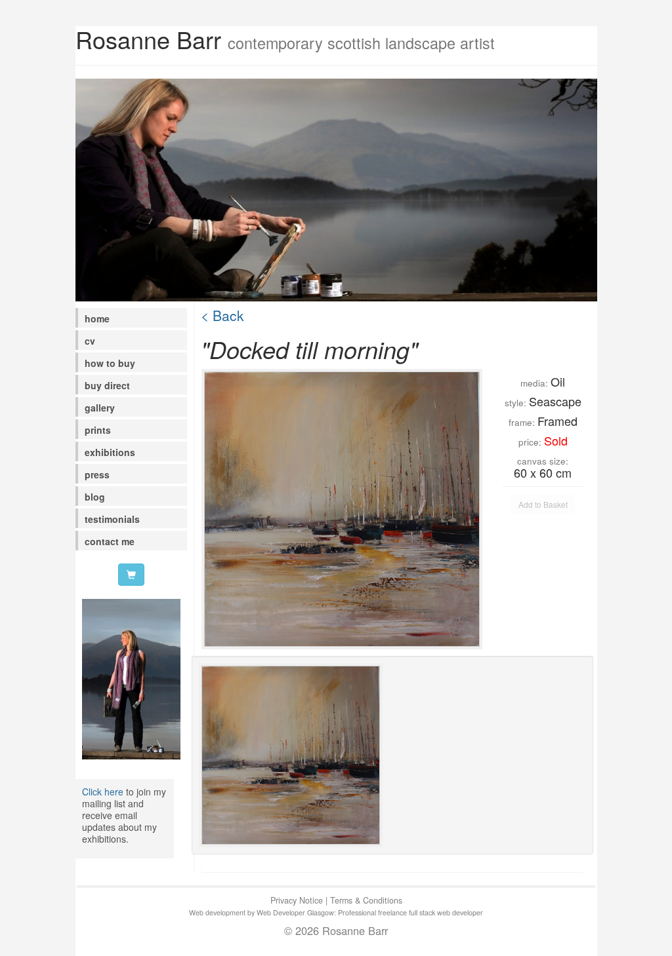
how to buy (110, 363)
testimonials (112, 519)
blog (95, 496)
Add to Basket (543, 504)
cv (90, 340)
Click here (102, 791)
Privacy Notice (296, 900)
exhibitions (110, 452)
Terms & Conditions (366, 900)
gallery (100, 407)
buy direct (107, 385)
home (97, 318)
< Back (222, 315)
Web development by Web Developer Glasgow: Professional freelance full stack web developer (336, 912)
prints (98, 429)
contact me (110, 541)
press (97, 474)
